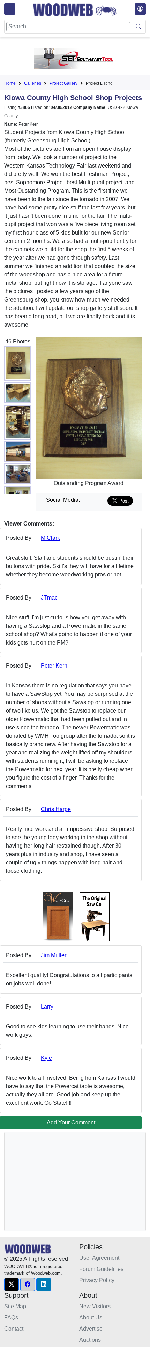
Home (10, 83)
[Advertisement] (62, 1181)
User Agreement (99, 1258)
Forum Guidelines (101, 1269)
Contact (13, 1329)
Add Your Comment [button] (71, 1122)
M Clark (50, 538)
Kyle (46, 1058)
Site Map (15, 1306)
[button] (11, 1284)
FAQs (11, 1317)
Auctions (90, 1340)
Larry (47, 1007)
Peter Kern (54, 666)
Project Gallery (63, 83)
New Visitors (95, 1306)
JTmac (49, 598)
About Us (90, 1317)
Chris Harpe (56, 809)
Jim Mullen (54, 955)
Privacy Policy (96, 1280)
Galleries (32, 83)
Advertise (91, 1329)
